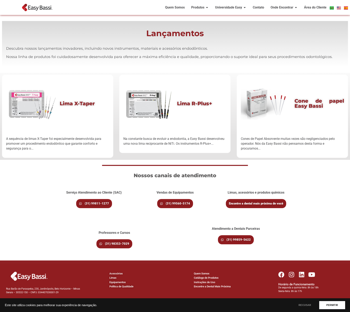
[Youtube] (312, 275)
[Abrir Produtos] (207, 7)
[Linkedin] (302, 275)
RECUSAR (305, 305)
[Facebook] (281, 275)
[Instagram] (291, 275)
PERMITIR (332, 305)
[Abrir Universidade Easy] (244, 7)
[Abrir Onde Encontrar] (296, 7)
